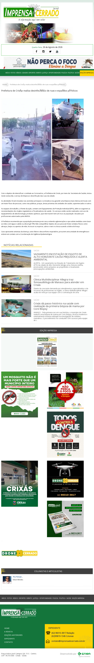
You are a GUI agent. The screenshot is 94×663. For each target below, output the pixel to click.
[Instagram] (43, 51)
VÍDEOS (18, 73)
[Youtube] (57, 51)
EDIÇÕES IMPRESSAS (87, 73)
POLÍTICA (71, 73)
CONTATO (8, 642)
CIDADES (25, 73)
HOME (6, 628)
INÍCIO (8, 73)
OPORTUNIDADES (54, 73)
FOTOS (13, 73)
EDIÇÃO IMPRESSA (78, 598)
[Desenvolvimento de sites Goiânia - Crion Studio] (75, 655)
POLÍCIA (64, 73)
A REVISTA (8, 631)
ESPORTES (32, 73)
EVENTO (39, 73)
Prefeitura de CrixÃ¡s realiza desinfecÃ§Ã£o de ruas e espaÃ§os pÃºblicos (37, 84)
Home (4, 84)
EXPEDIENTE (9, 638)
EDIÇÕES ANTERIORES (13, 635)
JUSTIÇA (45, 73)
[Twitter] (50, 51)
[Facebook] (36, 51)
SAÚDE (77, 73)
